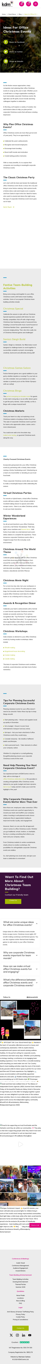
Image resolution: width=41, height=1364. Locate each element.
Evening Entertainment (20, 1282)
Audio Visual (20, 1263)
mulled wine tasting (9, 435)
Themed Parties (20, 1284)
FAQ (20, 1303)
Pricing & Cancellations (20, 1319)
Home (4, 14)
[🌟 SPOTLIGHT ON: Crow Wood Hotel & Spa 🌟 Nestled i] (20, 1061)
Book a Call (35, 1225)
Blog (20, 14)
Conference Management (20, 1265)
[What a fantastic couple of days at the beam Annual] (20, 1186)
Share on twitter (16, 52)
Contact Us (20, 1328)
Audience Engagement (20, 1268)
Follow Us (6, 997)
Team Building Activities (20, 1279)
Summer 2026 (20, 1287)
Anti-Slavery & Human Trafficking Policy (20, 1312)
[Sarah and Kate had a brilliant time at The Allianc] (20, 1103)
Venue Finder (20, 1295)
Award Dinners (20, 1271)
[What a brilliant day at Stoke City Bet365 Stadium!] (20, 1020)
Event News (12, 14)
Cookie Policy (20, 1317)
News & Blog (20, 1301)
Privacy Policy (20, 1314)
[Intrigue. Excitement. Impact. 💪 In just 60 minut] (20, 1227)
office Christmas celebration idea (14, 779)
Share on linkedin (16, 61)
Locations (20, 1298)
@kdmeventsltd (32, 997)
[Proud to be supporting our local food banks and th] (20, 1144)
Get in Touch (7, 207)
